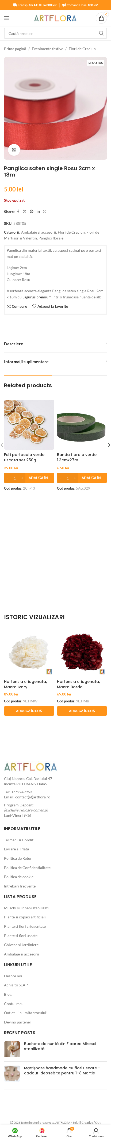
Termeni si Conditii (20, 840)
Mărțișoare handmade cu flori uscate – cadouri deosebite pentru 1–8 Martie (62, 1070)
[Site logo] (55, 17)
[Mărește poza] (14, 150)
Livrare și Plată (16, 849)
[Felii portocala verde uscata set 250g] (29, 425)
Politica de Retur (18, 858)
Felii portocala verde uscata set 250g (24, 457)
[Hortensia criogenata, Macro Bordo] (82, 652)
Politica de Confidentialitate (27, 867)
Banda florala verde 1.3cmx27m (77, 457)
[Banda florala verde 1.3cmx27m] (82, 425)
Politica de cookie (18, 876)
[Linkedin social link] (38, 211)
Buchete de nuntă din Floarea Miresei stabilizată (60, 1046)
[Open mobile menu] (6, 18)
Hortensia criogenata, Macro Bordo (78, 684)
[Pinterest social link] (31, 211)
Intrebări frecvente (20, 886)
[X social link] (24, 211)
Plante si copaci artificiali (25, 917)
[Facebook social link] (18, 211)
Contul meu (14, 1003)
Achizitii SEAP (16, 985)
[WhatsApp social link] (44, 211)
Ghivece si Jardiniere (21, 944)
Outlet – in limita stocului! (26, 1012)
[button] (29, 478)
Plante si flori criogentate (25, 926)
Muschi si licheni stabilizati (26, 908)
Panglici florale (51, 238)
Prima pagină (15, 48)
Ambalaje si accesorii (38, 232)
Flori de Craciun (82, 48)
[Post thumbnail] (12, 1049)
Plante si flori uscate (20, 935)
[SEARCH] (101, 33)
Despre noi (13, 976)
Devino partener (17, 1022)
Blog (7, 994)
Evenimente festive (47, 48)
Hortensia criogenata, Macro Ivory (25, 684)
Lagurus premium (37, 297)
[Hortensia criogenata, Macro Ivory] (29, 652)
